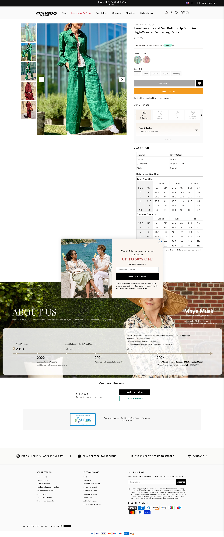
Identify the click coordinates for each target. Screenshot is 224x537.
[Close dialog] (160, 241)
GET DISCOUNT (137, 276)
